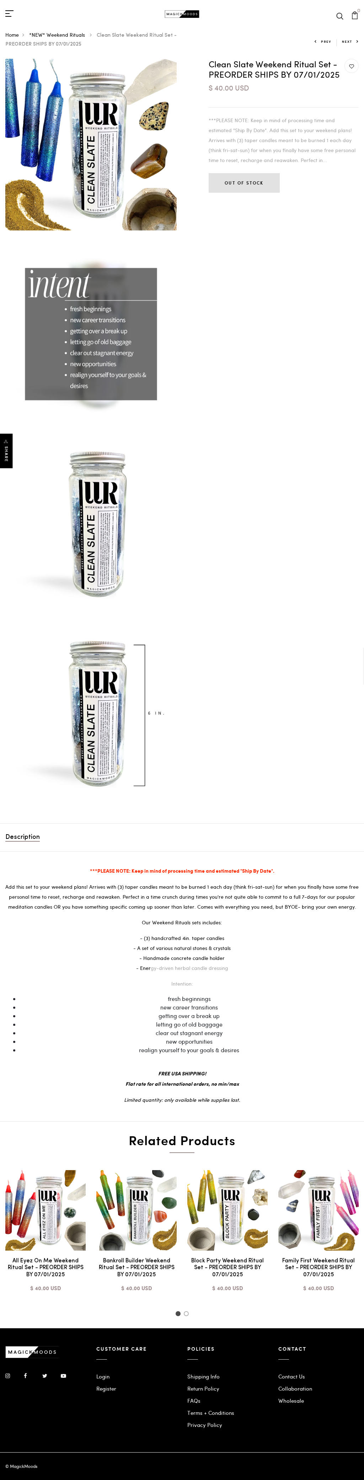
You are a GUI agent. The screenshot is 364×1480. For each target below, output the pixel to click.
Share (6, 454)
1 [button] (179, 1314)
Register (106, 1388)
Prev (326, 41)
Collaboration (295, 1388)
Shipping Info (203, 1376)
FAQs (193, 1400)
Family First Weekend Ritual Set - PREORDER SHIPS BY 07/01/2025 (318, 1267)
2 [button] (187, 1314)
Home (12, 34)
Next (347, 41)
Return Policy (203, 1388)
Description (22, 837)
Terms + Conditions (210, 1412)
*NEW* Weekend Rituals (57, 34)
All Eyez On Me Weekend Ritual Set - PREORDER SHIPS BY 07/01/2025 (46, 1267)
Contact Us (291, 1376)
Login (102, 1376)
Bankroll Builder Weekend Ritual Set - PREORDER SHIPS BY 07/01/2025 (137, 1267)
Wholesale (291, 1400)
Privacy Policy (204, 1424)
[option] (45, 1236)
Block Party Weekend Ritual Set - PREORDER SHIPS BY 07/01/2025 (227, 1267)
